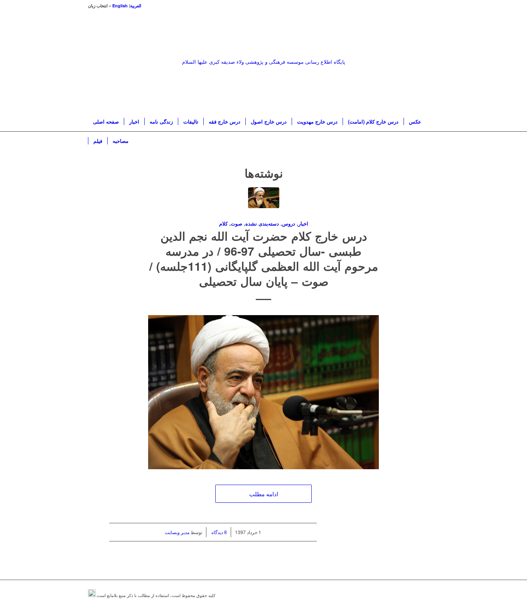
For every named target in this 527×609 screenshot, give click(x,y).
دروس (288, 223)
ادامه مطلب (263, 494)
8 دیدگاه (218, 532)
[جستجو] (434, 141)
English (120, 5)
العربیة (135, 5)
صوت (236, 223)
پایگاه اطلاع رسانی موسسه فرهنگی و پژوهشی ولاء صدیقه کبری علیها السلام (263, 61)
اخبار (303, 223)
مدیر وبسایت (177, 532)
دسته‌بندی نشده (262, 223)
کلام (223, 223)
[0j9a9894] (263, 203)
